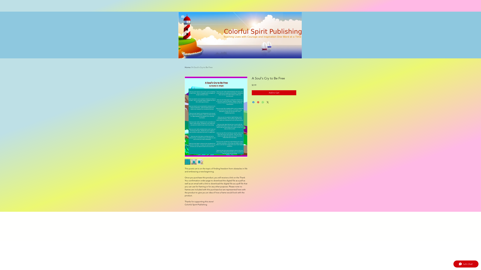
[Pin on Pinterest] (258, 102)
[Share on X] (267, 102)
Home (187, 67)
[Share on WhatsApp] (262, 102)
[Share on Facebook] (253, 102)
